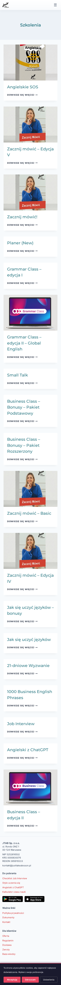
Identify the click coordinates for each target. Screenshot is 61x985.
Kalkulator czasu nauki (14, 891)
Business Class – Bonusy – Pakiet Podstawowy (23, 407)
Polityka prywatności (13, 912)
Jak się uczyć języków (29, 639)
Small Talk (17, 375)
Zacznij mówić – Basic (29, 513)
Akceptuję (12, 979)
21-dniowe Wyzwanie (28, 665)
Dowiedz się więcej (22, 95)
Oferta (5, 936)
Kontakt (6, 921)
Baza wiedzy (8, 954)
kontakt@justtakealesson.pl (16, 865)
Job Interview (20, 723)
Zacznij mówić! (22, 216)
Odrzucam (30, 979)
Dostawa (6, 945)
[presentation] (30, 63)
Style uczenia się (11, 882)
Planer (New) (20, 242)
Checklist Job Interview (14, 878)
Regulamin (7, 940)
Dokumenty (8, 917)
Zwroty (6, 949)
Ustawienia (48, 979)
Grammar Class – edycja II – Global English (24, 343)
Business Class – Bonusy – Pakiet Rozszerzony (23, 445)
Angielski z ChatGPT (27, 749)
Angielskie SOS (22, 87)
